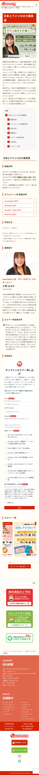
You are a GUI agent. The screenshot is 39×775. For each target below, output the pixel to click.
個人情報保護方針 (27, 729)
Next (34, 540)
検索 (34, 583)
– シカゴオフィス (8, 714)
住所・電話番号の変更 (27, 726)
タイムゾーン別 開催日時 (19, 124)
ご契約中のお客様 (27, 724)
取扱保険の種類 (9, 724)
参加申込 (13, 142)
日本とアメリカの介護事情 (17, 115)
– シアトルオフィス (26, 714)
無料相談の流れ (9, 729)
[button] (19, 566)
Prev (5, 540)
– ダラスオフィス (26, 705)
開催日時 (13, 119)
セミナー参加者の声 (17, 137)
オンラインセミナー (9, 726)
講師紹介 (13, 133)
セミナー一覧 (15, 146)
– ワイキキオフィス (26, 709)
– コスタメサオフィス (9, 707)
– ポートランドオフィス (27, 719)
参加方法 (13, 128)
